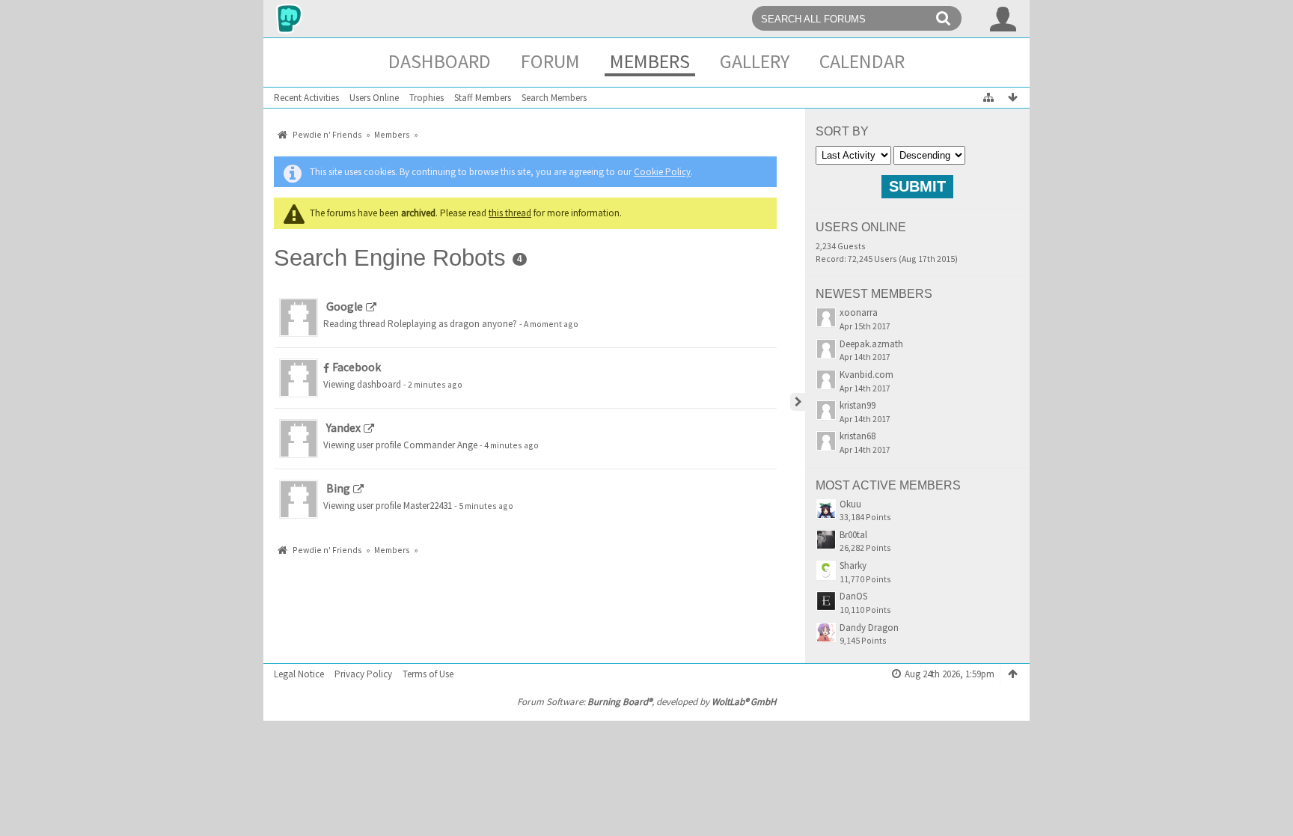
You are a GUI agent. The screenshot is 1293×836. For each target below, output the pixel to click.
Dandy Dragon (869, 627)
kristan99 (857, 405)
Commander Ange (440, 445)
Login (1003, 18)
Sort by (842, 131)
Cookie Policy (662, 171)
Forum (550, 61)
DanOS (853, 596)
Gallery (754, 61)
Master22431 (427, 505)
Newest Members (874, 293)
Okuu (850, 504)
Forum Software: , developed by (646, 701)
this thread (510, 213)
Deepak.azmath (871, 344)
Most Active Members (888, 485)
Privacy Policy (363, 674)
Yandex (343, 428)
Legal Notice (299, 674)
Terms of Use (428, 674)
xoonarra (859, 312)
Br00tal (853, 534)
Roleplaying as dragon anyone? (452, 323)
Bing (338, 488)
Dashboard (439, 61)
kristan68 (857, 436)
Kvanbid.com (866, 374)
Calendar (862, 61)
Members (650, 61)
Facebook (356, 367)
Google (344, 306)
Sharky (853, 565)
